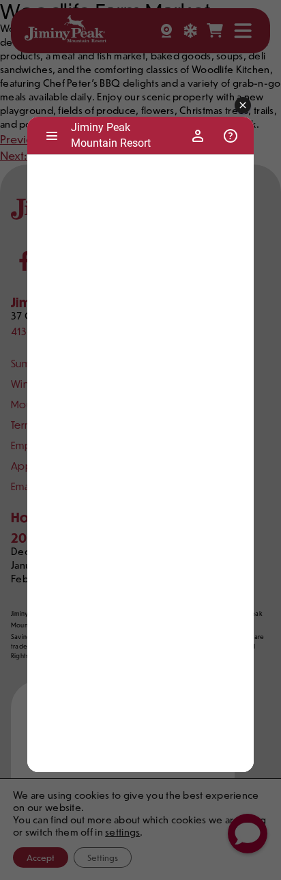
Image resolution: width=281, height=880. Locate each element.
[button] (243, 106)
